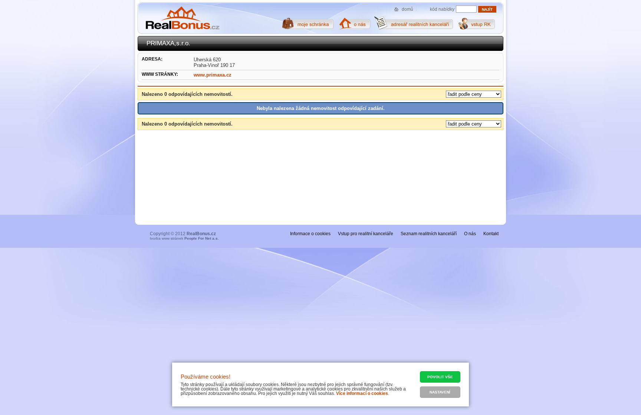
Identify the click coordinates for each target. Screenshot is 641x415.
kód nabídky (442, 9)
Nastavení (440, 392)
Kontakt (491, 233)
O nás (470, 233)
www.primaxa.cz (212, 75)
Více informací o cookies (362, 393)
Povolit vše (440, 377)
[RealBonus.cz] (182, 18)
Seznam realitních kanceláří (429, 233)
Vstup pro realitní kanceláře (365, 233)
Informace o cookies (310, 233)
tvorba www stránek (184, 238)
